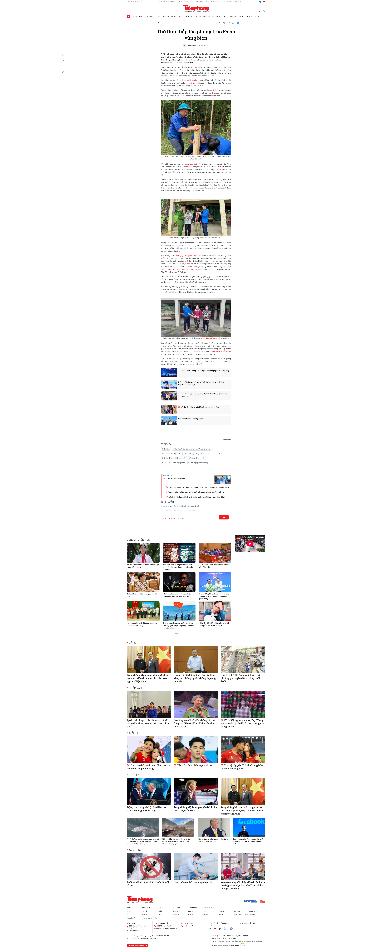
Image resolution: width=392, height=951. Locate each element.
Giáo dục (233, 16)
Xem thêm (263, 16)
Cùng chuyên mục (138, 539)
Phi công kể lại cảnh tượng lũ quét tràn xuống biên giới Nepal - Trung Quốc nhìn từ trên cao (143, 841)
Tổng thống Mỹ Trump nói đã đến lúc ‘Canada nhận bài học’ (213, 840)
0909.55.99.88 (161, 926)
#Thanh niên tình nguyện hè (173, 462)
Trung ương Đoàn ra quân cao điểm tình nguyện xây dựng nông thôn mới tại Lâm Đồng (178, 625)
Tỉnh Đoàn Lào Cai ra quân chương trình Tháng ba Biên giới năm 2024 (198, 487)
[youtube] (264, 1)
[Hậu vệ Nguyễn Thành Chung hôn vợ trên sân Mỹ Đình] (243, 749)
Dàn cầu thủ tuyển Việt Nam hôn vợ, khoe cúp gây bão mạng (149, 767)
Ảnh (159, 908)
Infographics (209, 908)
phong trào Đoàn (191, 164)
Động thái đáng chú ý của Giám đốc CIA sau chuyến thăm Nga (147, 809)
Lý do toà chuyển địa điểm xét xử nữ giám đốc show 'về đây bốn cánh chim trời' (148, 723)
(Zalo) (169, 926)
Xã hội (135, 16)
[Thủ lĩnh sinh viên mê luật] (222, 479)
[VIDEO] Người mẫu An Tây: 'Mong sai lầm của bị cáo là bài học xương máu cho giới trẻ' (243, 723)
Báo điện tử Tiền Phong (196, 8)
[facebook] (260, 1)
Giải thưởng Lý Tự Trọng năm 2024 (177, 63)
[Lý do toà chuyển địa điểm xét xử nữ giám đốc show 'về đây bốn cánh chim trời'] (149, 704)
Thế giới (173, 16)
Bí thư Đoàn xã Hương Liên (211, 338)
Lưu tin (63, 67)
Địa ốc (158, 16)
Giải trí (226, 16)
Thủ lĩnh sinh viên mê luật (174, 478)
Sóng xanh (149, 16)
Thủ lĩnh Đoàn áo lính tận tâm (190, 419)
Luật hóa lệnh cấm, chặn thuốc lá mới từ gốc (148, 884)
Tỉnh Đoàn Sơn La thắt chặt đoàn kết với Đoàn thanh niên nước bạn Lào (203, 395)
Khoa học (242, 16)
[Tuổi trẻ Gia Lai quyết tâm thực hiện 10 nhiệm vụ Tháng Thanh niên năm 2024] (169, 384)
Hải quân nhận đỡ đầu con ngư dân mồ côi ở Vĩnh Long (142, 624)
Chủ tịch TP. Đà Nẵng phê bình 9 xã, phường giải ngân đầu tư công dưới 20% (241, 678)
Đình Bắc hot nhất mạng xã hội (195, 765)
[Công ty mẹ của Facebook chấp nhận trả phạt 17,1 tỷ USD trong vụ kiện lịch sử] (249, 827)
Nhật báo (146, 908)
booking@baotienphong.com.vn (166, 929)
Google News (238, 23)
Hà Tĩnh (194, 67)
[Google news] (232, 929)
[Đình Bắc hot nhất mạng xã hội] (196, 749)
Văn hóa (218, 16)
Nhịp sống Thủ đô (132, 918)
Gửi (224, 517)
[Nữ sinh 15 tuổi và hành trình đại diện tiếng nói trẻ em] (143, 553)
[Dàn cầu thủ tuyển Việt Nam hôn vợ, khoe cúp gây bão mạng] (149, 749)
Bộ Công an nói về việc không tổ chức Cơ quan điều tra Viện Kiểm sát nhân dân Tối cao (195, 723)
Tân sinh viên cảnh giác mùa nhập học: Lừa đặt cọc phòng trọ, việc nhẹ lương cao (178, 567)
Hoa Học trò (216, 1)
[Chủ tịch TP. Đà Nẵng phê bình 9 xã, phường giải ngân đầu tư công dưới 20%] (243, 659)
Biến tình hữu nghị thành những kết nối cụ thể (214, 565)
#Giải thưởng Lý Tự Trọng (193, 453)
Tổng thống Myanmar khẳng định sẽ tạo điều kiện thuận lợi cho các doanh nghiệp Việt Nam (148, 678)
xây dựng (212, 93)
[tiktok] (221, 929)
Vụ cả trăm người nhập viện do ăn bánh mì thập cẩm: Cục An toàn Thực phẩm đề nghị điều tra (243, 885)
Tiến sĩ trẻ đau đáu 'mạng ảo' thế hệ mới (142, 595)
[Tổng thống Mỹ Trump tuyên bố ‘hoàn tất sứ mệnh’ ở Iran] (196, 791)
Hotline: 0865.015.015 (167, 1)
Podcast (176, 908)
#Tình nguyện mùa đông (198, 462)
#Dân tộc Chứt (214, 453)
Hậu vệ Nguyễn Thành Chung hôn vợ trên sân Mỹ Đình (242, 767)
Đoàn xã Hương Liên (190, 80)
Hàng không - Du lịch (241, 914)
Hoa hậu (250, 16)
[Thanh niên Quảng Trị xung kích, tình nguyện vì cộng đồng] (169, 372)
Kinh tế (141, 16)
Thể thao (198, 16)
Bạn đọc (221, 914)
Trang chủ (128, 16)
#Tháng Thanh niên (197, 458)
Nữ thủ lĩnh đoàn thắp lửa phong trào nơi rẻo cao (200, 407)
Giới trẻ (181, 16)
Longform (192, 908)
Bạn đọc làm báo (139, 946)
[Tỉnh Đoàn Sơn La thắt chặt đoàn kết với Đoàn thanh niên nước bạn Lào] (169, 395)
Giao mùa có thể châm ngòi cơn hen (194, 882)
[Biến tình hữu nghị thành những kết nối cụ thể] (215, 553)
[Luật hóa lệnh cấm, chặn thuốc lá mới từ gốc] (149, 866)
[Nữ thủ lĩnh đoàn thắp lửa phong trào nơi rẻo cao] (169, 409)
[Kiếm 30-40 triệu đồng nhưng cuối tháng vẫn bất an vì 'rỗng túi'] (215, 611)
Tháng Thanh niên (168, 269)
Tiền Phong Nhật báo (185, 1)
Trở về (63, 78)
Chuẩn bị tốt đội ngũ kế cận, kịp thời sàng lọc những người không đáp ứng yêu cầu (195, 678)
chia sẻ (219, 23)
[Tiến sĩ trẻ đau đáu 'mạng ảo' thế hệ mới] (143, 582)
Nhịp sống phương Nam (150, 918)
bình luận (233, 23)
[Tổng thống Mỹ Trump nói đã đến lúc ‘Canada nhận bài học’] (214, 827)
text (224, 23)
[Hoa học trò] (262, 901)
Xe (213, 16)
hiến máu (190, 264)
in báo (229, 23)
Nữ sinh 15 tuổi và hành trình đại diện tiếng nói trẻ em (143, 565)
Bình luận (63, 72)
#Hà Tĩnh (166, 449)
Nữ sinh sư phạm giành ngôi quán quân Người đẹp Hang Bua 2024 (196, 497)
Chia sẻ (63, 61)
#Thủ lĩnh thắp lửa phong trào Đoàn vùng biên (192, 449)
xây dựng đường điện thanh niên (188, 255)
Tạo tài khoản (179, 506)
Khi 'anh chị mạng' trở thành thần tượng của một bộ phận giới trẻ (177, 595)
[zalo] (226, 929)
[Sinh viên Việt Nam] (250, 901)
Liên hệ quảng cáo (161, 923)
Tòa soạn (227, 1)
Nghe (63, 55)
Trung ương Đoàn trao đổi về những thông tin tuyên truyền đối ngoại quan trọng (214, 596)
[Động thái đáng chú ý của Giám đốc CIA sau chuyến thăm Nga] (149, 791)
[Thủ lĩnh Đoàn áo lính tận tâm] (169, 420)
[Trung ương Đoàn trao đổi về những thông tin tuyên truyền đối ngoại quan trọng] (215, 582)
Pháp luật (189, 16)
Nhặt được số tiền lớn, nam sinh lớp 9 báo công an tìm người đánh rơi (195, 492)
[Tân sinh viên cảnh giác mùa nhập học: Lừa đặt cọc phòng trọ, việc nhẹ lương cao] (179, 553)
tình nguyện (222, 169)
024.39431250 (134, 930)
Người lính (206, 16)
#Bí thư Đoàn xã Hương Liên (174, 458)
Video (257, 16)
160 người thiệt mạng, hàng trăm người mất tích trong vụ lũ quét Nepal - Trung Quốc (176, 841)
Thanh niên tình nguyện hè (186, 269)
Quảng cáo (237, 1)
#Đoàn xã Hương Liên (171, 453)
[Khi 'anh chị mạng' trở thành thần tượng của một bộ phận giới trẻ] (179, 582)
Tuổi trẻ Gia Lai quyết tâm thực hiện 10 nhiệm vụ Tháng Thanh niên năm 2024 (201, 383)
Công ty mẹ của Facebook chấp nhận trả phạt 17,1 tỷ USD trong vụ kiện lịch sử (248, 841)
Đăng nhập (165, 506)
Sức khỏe (165, 16)
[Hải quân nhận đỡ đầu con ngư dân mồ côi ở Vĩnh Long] (143, 611)
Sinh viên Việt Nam (202, 1)
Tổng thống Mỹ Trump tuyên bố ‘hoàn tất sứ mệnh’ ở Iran (195, 809)
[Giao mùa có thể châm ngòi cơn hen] (196, 866)
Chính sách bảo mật (247, 923)
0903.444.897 (188, 926)
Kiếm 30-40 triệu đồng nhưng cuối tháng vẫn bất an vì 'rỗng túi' (214, 624)
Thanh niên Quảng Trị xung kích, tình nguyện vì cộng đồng (204, 370)
